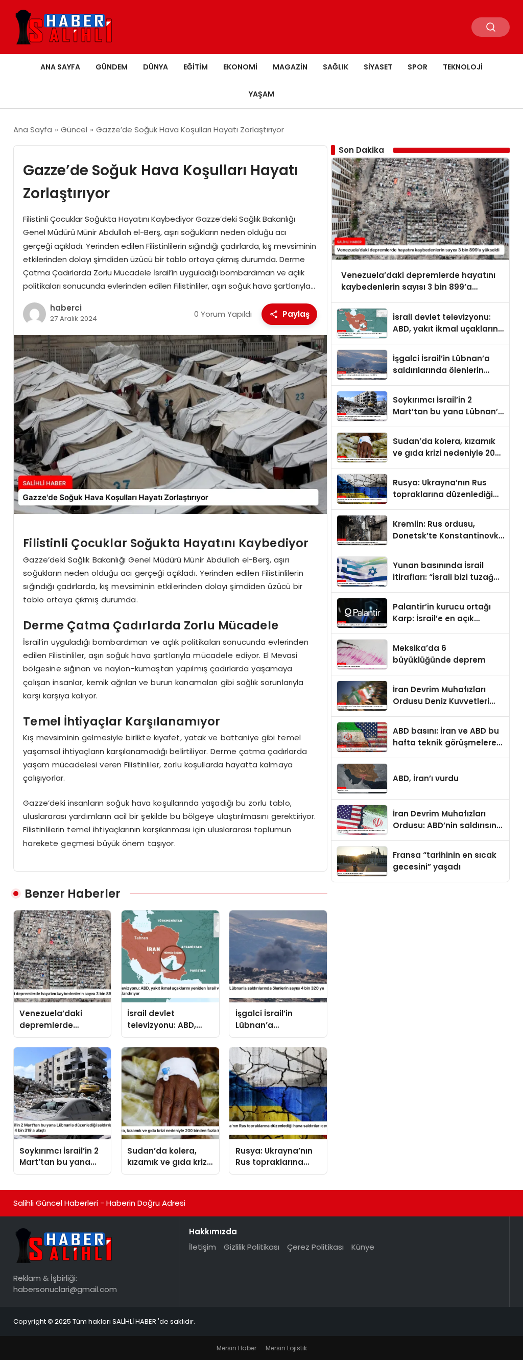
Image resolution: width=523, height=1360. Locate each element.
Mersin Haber (236, 1348)
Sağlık (335, 67)
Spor (417, 67)
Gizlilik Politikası (251, 1246)
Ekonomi (240, 67)
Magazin (290, 67)
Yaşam (261, 94)
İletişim (202, 1246)
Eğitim (195, 67)
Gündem (112, 67)
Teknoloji (463, 67)
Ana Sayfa (60, 67)
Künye (362, 1246)
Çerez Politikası (315, 1246)
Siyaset (378, 67)
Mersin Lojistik (286, 1348)
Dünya (155, 67)
